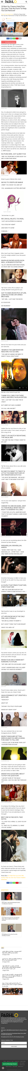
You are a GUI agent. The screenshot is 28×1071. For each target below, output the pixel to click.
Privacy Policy (9, 1066)
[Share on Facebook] (8, 38)
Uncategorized (9, 14)
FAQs (12, 1061)
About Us (9, 1061)
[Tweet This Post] (11, 38)
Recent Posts (4, 890)
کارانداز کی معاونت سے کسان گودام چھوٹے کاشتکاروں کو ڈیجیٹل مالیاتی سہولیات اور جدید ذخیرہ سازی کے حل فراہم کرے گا (11, 967)
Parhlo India (22, 1061)
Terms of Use (22, 1064)
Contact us (16, 1061)
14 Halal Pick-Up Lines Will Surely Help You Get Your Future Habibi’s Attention (13, 877)
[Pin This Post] (17, 38)
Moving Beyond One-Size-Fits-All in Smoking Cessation (12, 1036)
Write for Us (20, 1066)
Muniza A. (9, 18)
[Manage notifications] (3, 1068)
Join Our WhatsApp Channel (10, 1064)
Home (2, 14)
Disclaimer (15, 1066)
